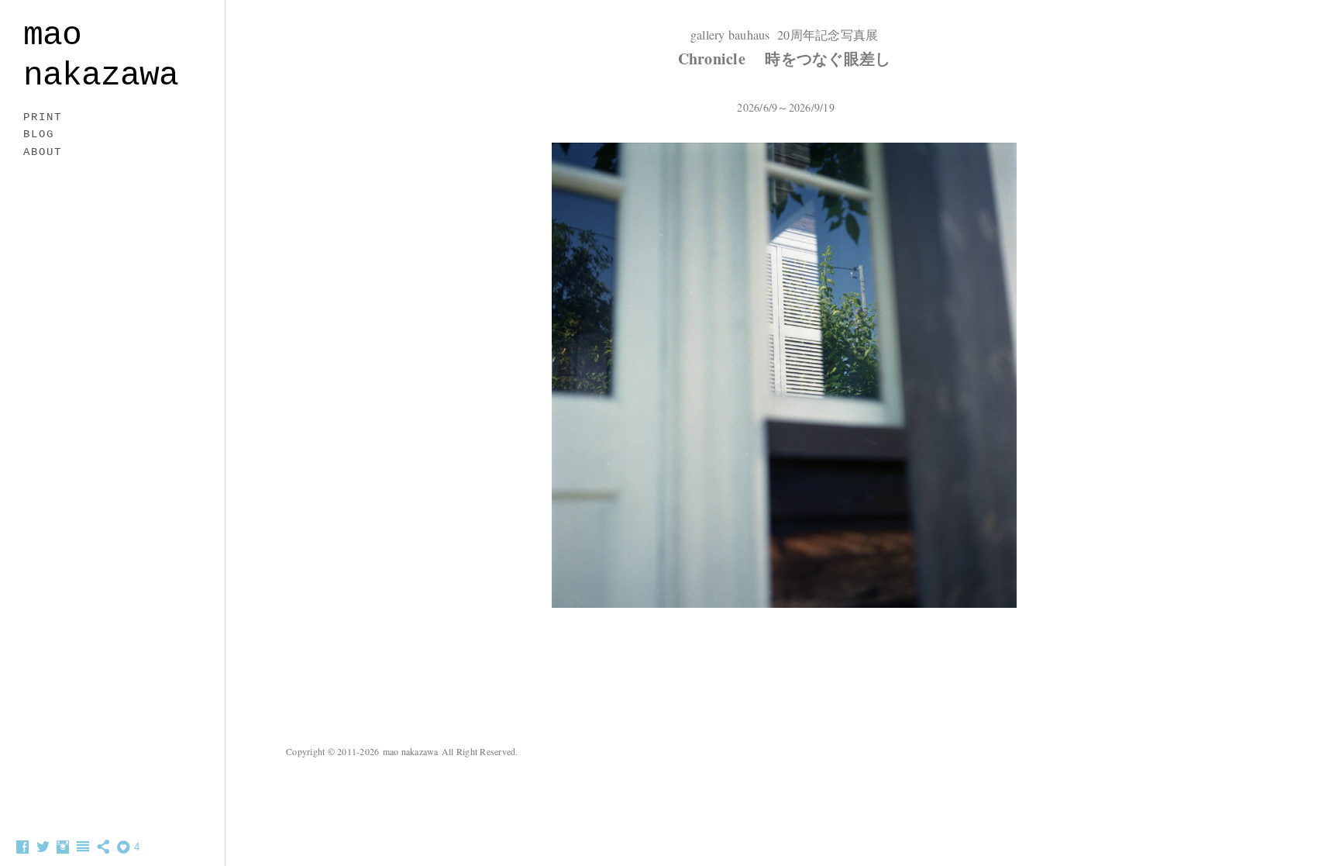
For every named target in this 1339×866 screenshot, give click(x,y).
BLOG (38, 134)
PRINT (42, 117)
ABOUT (42, 152)
